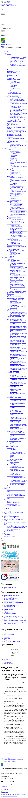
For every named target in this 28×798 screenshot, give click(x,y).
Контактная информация (16, 385)
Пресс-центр (13, 278)
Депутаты (9, 169)
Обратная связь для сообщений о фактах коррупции (18, 346)
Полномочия (13, 159)
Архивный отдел (14, 282)
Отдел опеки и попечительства (18, 291)
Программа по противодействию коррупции (18, 325)
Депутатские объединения (14, 217)
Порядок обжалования (16, 452)
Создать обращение (12, 504)
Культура (12, 86)
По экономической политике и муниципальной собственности (18, 210)
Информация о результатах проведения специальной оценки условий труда (17, 381)
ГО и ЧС (6, 619)
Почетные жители (11, 72)
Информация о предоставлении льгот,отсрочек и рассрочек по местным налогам (18, 438)
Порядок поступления (16, 226)
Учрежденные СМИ (12, 309)
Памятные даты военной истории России (15, 617)
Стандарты (13, 463)
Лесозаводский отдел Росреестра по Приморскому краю (18, 109)
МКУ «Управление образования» (15, 391)
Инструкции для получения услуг (16, 495)
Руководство (13, 155)
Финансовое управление (16, 266)
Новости (9, 54)
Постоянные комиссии (13, 201)
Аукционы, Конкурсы (9, 634)
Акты (11, 443)
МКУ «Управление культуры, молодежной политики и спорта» (18, 395)
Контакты (12, 165)
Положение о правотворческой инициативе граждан (18, 192)
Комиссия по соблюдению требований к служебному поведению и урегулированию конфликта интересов (18, 342)
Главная (6, 51)
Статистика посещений (10, 761)
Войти (2, 13)
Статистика (13, 198)
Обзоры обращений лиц (13, 505)
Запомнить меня (6, 28)
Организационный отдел (16, 219)
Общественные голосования (14, 76)
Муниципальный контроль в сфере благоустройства (17, 416)
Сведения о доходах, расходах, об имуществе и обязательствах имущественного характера (18, 337)
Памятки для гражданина (16, 60)
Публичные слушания (16, 194)
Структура (13, 156)
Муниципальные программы (17, 312)
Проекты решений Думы (16, 187)
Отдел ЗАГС (13, 289)
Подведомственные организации (15, 298)
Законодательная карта (13, 506)
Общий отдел (13, 281)
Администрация (8, 257)
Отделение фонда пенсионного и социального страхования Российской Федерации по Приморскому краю (18, 105)
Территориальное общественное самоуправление (15, 139)
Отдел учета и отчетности (17, 222)
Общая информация (15, 152)
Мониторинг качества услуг (14, 494)
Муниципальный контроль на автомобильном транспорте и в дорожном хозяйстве (18, 400)
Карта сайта (7, 758)
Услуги (5, 488)
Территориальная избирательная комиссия (15, 588)
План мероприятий (15, 478)
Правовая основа (14, 225)
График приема (14, 173)
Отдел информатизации (16, 284)
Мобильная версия (5, 44)
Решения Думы (14, 183)
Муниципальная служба (13, 224)
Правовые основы (11, 460)
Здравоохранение (14, 83)
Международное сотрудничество (18, 313)
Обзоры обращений (15, 243)
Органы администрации (13, 260)
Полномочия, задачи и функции (15, 292)
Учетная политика (15, 474)
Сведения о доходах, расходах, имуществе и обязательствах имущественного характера (18, 483)
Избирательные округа (16, 172)
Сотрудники (13, 450)
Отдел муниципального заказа (18, 275)
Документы (7, 487)
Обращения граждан (12, 239)
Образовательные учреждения (18, 383)
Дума (5, 148)
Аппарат (9, 218)
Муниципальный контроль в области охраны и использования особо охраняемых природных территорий (17, 411)
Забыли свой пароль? (6, 34)
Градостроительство (12, 124)
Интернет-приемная (9, 499)
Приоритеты (10, 294)
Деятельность (10, 176)
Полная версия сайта (6, 4)
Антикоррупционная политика (18, 147)
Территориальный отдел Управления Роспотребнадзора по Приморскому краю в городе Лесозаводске (18, 118)
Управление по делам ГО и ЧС (18, 145)
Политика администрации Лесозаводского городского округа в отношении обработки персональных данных (15, 622)
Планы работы (14, 196)
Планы (12, 442)
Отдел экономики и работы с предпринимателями (17, 269)
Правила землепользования (11, 601)
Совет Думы (13, 158)
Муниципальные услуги (13, 492)
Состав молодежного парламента (15, 254)
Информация (10, 448)
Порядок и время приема (13, 502)
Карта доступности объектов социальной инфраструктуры (14, 94)
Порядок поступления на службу (18, 376)
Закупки (12, 456)
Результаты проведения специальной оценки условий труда (18, 236)
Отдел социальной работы (17, 277)
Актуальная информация (13, 55)
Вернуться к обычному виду (8, 5)
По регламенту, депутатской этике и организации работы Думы (17, 214)
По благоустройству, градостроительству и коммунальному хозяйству (17, 207)
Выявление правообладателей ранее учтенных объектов (13, 603)
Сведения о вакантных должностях (16, 374)
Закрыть (3, 35)
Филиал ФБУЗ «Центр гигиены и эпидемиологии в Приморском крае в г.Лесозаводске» (18, 113)
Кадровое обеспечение (13, 372)
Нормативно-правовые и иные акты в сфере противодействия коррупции (18, 322)
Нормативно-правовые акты (17, 477)
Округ (5, 53)
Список (12, 170)
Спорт (11, 89)
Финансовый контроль (13, 386)
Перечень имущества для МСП (12, 641)
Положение (13, 252)
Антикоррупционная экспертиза (18, 327)
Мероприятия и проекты (16, 61)
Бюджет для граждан (9, 606)
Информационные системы (14, 296)
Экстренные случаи (12, 75)
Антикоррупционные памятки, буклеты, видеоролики (18, 329)
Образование (13, 85)
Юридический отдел (15, 221)
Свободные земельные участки (12, 605)
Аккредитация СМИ (15, 200)
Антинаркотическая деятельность (15, 91)
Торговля (6, 637)
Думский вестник (14, 151)
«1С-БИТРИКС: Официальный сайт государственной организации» (13, 795)
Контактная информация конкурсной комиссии (16, 233)
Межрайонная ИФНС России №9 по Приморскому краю (18, 98)
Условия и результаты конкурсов (18, 378)
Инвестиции (7, 638)
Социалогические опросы (17, 58)
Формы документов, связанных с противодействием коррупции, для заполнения (18, 333)
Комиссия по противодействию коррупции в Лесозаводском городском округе (18, 369)
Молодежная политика (16, 88)
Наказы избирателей (15, 175)
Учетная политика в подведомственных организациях (15, 304)
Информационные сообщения (18, 57)
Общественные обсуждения (17, 315)
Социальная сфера (12, 81)
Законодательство (14, 462)
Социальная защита (15, 82)
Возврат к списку (5, 752)
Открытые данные (12, 126)
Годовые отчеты (14, 473)
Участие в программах (13, 310)
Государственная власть (13, 96)
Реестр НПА (13, 184)
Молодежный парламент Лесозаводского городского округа (16, 249)
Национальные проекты (13, 79)
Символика (10, 74)
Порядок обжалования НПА (17, 186)
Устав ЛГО (13, 154)
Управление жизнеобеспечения (18, 267)
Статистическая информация (14, 431)
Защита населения (15, 144)
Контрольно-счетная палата (11, 446)
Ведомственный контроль (14, 441)
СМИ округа (10, 78)
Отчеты (12, 197)
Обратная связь (5, 789)
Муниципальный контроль (14, 397)
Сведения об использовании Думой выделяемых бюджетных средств (18, 162)
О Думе (9, 149)
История (9, 69)
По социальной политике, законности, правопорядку (17, 203)
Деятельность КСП (12, 464)
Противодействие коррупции (14, 245)
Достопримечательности (13, 71)
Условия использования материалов (13, 759)
